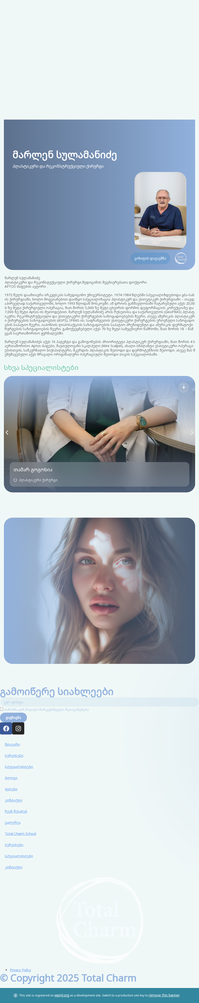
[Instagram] (18, 728)
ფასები (11, 789)
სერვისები (14, 755)
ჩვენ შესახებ (16, 811)
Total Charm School (20, 833)
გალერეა (13, 822)
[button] (36, 480)
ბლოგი (11, 777)
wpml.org (62, 995)
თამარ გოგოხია (33, 469)
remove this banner (164, 995)
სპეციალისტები (19, 766)
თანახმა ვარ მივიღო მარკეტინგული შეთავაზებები (46, 710)
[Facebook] (6, 728)
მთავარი (12, 744)
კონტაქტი (13, 800)
